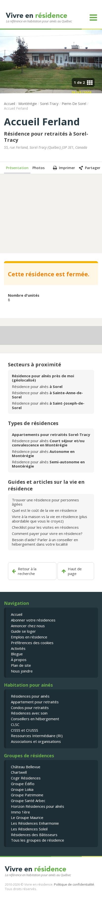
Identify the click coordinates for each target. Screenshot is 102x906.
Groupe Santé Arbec (28, 800)
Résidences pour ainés (30, 696)
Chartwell (19, 772)
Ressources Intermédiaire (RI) (37, 735)
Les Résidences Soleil (29, 828)
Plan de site (21, 665)
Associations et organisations (36, 741)
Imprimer (67, 167)
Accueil (9, 103)
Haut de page (75, 571)
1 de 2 (79, 82)
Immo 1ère (20, 812)
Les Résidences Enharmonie (35, 823)
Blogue (17, 653)
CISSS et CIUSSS (24, 730)
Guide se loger (23, 631)
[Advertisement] (51, 213)
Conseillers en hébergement (35, 718)
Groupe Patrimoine (27, 794)
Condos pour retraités (30, 707)
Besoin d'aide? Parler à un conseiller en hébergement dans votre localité (45, 541)
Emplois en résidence (29, 636)
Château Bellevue (25, 766)
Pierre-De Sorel (74, 103)
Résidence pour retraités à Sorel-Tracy (46, 136)
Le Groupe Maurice (27, 817)
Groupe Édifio (22, 783)
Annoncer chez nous (28, 625)
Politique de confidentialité (74, 884)
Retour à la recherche (27, 571)
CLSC (15, 724)
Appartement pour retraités (35, 701)
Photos (38, 167)
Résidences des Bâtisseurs (34, 834)
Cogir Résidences (26, 777)
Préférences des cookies (32, 642)
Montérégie (27, 103)
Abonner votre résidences (33, 620)
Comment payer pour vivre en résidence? (47, 533)
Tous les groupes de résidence (37, 840)
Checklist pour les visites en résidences (45, 527)
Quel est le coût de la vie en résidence (44, 510)
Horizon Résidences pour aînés (37, 806)
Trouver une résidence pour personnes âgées (45, 502)
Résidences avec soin (29, 713)
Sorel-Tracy (49, 103)
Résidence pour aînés (37, 386)
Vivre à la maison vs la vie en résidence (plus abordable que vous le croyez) (49, 518)
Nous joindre (22, 670)
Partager (92, 167)
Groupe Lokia (22, 789)
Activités (18, 648)
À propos (18, 659)
